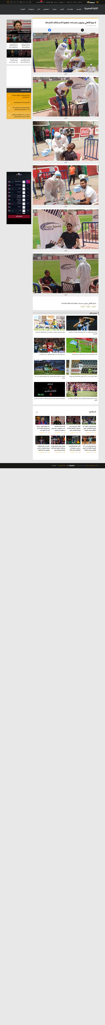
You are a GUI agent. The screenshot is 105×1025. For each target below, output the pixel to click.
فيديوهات (61, 2)
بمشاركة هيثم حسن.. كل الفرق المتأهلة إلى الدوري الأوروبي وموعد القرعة (89, 448)
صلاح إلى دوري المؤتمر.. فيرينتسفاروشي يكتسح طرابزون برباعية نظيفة (43, 448)
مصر (79, 2)
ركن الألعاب (48, 2)
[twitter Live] (17, 2)
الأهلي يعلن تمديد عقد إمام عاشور (19, 103)
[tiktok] (27, 2)
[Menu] (97, 2)
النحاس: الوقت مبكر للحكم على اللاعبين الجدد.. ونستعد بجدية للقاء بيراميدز (13, 60)
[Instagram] (20, 2)
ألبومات (22, 9)
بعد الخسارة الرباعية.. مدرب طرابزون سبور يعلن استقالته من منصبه (58, 428)
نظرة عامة (70, 9)
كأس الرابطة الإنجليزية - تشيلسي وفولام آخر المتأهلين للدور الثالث (74, 448)
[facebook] (11, 2)
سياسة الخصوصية (62, 465)
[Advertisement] (19, 145)
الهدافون (46, 9)
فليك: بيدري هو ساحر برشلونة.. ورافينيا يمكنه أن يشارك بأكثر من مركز (73, 428)
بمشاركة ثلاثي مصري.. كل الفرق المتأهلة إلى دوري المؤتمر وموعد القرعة (89, 428)
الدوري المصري (39, 2)
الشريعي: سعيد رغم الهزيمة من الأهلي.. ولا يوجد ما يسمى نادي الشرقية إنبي (19, 115)
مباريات (68, 2)
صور (55, 2)
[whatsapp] (30, 2)
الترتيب (62, 9)
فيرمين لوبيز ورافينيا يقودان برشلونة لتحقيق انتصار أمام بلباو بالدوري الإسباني (58, 448)
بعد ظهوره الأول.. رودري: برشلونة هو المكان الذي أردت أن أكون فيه (43, 428)
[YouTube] (24, 2)
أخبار (74, 2)
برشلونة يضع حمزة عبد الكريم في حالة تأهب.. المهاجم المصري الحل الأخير (19, 108)
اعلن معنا (54, 465)
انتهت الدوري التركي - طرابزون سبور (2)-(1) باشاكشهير (19, 96)
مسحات (82, 306)
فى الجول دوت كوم (91, 465)
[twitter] (14, 2)
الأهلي (93, 306)
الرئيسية (79, 9)
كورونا (88, 306)
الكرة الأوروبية (88, 432)
